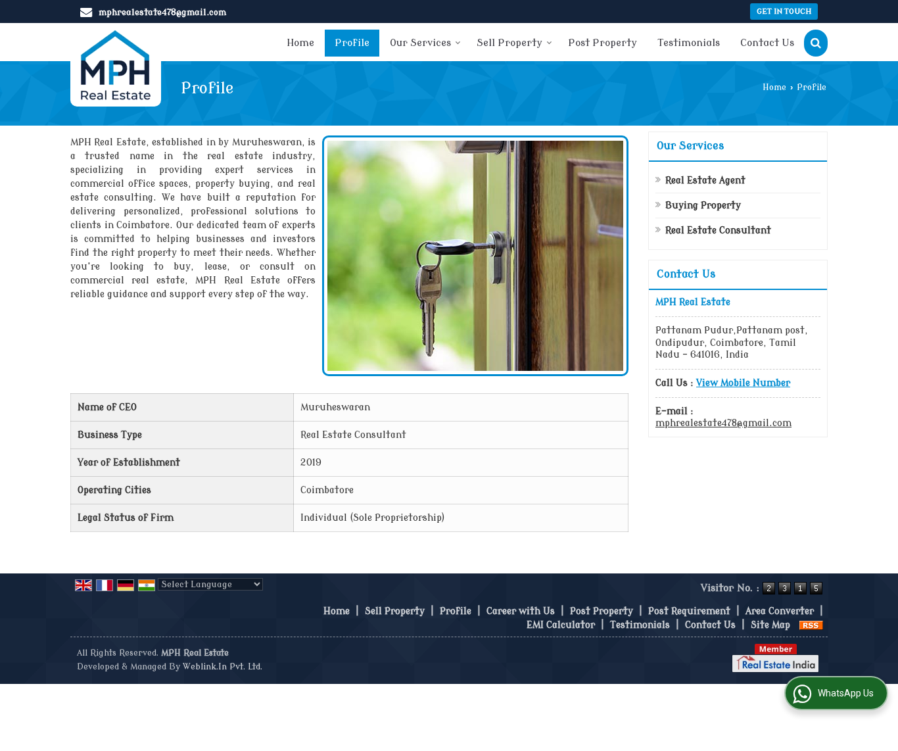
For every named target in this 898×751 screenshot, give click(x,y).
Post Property (602, 43)
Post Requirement (689, 611)
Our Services (420, 43)
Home (300, 43)
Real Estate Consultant (718, 230)
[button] (743, 383)
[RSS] (811, 625)
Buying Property (703, 205)
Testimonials (688, 43)
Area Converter (779, 611)
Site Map (770, 625)
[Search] (816, 43)
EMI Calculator (561, 625)
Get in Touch (784, 11)
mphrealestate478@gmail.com (162, 12)
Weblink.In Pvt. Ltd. (222, 666)
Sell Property (509, 43)
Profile (352, 43)
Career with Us (520, 611)
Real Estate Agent (705, 180)
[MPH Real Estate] (115, 65)
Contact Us (767, 43)
